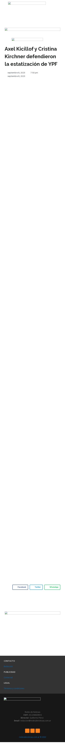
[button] (3, 7)
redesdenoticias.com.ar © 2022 (32, 737)
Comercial (8, 677)
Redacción (8, 666)
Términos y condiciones (14, 688)
